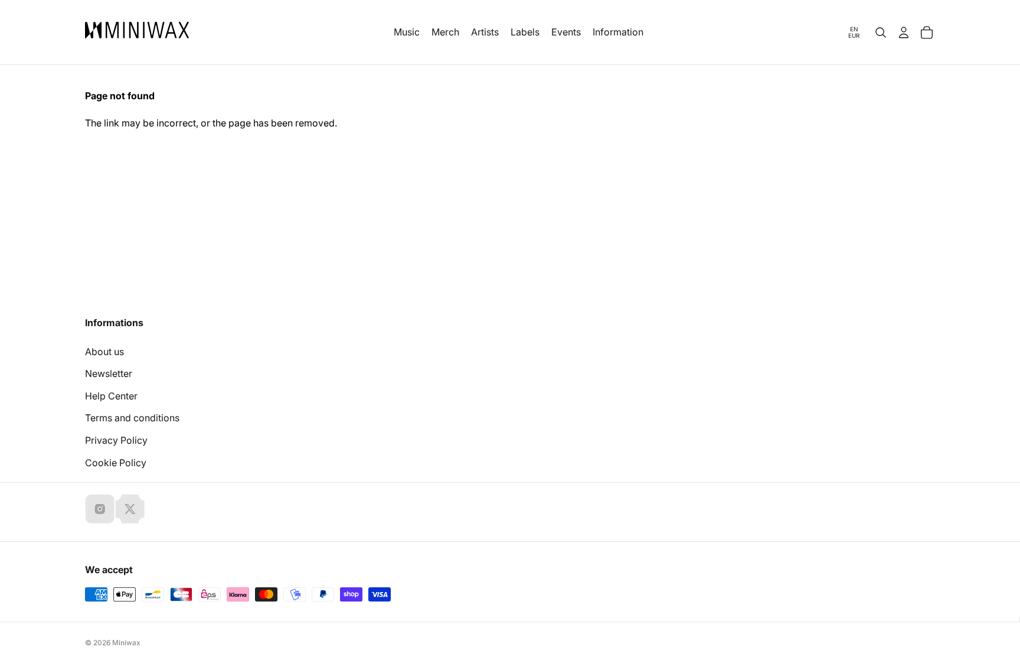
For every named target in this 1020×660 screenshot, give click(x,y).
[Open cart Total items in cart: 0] (926, 32)
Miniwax (126, 642)
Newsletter (108, 373)
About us (104, 351)
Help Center (111, 396)
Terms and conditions (132, 418)
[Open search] (880, 32)
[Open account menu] (903, 32)
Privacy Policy (116, 440)
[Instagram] (100, 509)
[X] (130, 509)
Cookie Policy (115, 463)
